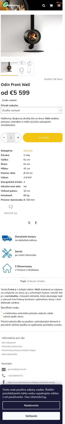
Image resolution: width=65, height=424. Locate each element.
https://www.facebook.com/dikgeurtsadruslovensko (31, 382)
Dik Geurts (58, 79)
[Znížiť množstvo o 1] (4, 137)
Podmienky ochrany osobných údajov (19, 350)
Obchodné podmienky (12, 346)
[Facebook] (36, 223)
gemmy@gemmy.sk (17, 369)
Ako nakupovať (9, 342)
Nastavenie (31, 405)
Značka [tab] (41, 281)
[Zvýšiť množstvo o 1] (18, 137)
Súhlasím (31, 416)
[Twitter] (29, 223)
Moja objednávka (9, 354)
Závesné (28, 150)
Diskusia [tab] (31, 281)
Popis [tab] (23, 281)
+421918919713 (15, 375)
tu (45, 397)
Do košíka (43, 137)
